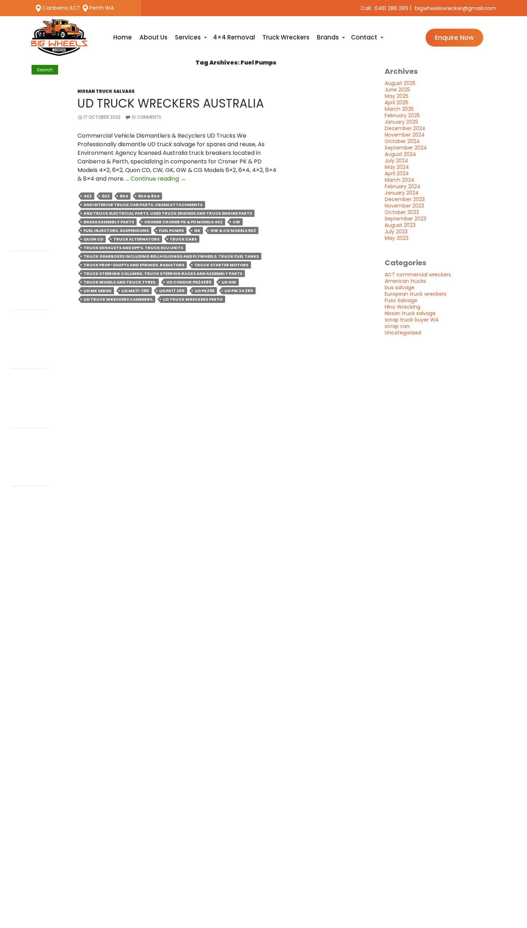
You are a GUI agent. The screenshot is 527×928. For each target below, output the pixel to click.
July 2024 (396, 160)
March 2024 (399, 180)
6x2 (106, 196)
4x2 (88, 196)
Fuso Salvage (401, 300)
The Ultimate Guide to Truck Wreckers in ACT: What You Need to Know (29, 187)
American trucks (405, 281)
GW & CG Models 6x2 (233, 230)
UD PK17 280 (172, 291)
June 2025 (397, 89)
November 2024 (405, 134)
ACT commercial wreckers (418, 274)
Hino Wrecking (402, 306)
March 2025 (399, 109)
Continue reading (158, 179)
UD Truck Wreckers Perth (193, 299)
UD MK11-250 (135, 291)
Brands (328, 37)
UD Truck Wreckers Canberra (118, 299)
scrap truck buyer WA (411, 319)
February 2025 (402, 115)
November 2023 (404, 205)
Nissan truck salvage (105, 91)
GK (197, 230)
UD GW (229, 282)
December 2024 (405, 128)
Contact (364, 37)
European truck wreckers (415, 294)
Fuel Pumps (171, 230)
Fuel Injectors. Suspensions (116, 230)
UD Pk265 (204, 291)
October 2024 (402, 141)
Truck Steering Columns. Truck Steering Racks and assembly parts (163, 273)
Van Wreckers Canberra (26, 132)
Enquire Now (454, 37)
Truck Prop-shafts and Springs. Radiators (134, 265)
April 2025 (396, 102)
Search (19, 61)
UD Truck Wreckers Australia (170, 103)
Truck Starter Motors (221, 265)
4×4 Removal (234, 37)
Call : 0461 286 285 (384, 8)
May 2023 (396, 238)
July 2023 (396, 231)
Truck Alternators (136, 239)
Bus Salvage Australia (26, 285)
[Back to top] (513, 910)
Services (188, 37)
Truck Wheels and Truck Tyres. (120, 282)
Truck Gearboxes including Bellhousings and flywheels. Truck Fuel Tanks (171, 256)
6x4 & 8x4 (149, 196)
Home (122, 37)
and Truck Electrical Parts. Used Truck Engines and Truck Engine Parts (168, 213)
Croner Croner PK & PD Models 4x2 (183, 222)
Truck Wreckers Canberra (26, 344)
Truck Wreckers (285, 37)
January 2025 (401, 121)
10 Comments (146, 117)
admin (21, 265)
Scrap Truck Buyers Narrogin (28, 145)
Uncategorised (403, 332)
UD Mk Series (97, 291)
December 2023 (405, 199)
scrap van (397, 326)
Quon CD (93, 239)
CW (236, 222)
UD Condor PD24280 (189, 282)
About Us (153, 37)
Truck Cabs (183, 239)
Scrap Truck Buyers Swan (25, 119)
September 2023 (405, 218)
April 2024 (397, 173)
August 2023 (400, 225)
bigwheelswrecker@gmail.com (455, 8)
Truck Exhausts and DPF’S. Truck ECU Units (133, 248)
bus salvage (399, 287)
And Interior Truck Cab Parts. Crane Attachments (143, 205)
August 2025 (400, 83)
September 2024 (406, 147)
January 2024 (402, 192)
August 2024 (400, 154)
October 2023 (402, 212)
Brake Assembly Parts (109, 222)
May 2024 (397, 167)
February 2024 (403, 186)
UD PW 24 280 (238, 291)
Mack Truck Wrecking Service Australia (29, 161)
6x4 (124, 196)
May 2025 (396, 96)
